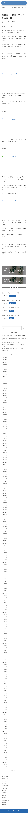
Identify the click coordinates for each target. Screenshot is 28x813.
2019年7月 (4, 557)
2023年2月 (4, 457)
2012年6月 (4, 755)
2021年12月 (5, 488)
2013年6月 (4, 726)
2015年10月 (5, 659)
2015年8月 (4, 664)
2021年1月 (4, 514)
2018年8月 (4, 583)
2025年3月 (4, 397)
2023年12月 (5, 433)
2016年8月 (4, 636)
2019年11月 (4, 547)
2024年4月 (4, 424)
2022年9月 (4, 469)
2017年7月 (4, 614)
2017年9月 (4, 609)
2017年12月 (5, 602)
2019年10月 (5, 550)
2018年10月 (5, 578)
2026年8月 (4, 357)
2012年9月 (4, 747)
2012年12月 (5, 740)
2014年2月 (4, 707)
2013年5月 (4, 728)
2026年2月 (4, 371)
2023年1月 (4, 459)
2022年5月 (4, 476)
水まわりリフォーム (8, 22)
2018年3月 (4, 595)
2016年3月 (4, 647)
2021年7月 (4, 500)
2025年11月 (4, 378)
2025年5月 (4, 393)
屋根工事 (4, 795)
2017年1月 (4, 626)
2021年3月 (4, 509)
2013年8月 (4, 721)
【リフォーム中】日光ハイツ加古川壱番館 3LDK (13, 335)
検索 (24, 328)
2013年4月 (4, 731)
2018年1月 (4, 600)
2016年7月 (4, 638)
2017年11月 (4, 605)
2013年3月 (4, 733)
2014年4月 (4, 702)
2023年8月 (4, 443)
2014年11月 (4, 686)
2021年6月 (4, 502)
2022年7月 (4, 474)
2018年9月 (4, 581)
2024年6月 (4, 419)
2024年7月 (4, 417)
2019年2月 (4, 569)
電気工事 (4, 804)
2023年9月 (4, 440)
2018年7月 (4, 586)
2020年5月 (4, 533)
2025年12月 (5, 376)
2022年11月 (4, 464)
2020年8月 (4, 526)
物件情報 (4, 802)
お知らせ (4, 783)
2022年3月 (4, 481)
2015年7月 (4, 666)
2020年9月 (4, 524)
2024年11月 (4, 407)
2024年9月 (4, 412)
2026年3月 (4, 369)
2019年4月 (4, 564)
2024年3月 (4, 426)
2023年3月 (4, 455)
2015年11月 (4, 657)
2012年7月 (4, 752)
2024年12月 (5, 405)
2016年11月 (4, 631)
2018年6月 (4, 588)
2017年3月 (4, 624)
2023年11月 (4, 436)
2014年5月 (4, 700)
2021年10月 (5, 493)
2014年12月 (5, 683)
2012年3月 (4, 762)
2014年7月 (4, 695)
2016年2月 (4, 650)
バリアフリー (5, 788)
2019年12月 (5, 545)
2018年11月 (4, 576)
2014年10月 (5, 688)
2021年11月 (4, 490)
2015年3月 (4, 676)
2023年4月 (4, 452)
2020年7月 (4, 528)
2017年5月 (4, 619)
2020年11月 (4, 519)
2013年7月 (4, 724)
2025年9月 (4, 383)
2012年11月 (4, 743)
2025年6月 (4, 390)
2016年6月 (4, 640)
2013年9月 (4, 719)
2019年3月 (4, 567)
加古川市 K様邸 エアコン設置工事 (10, 342)
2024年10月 (5, 409)
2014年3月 (4, 705)
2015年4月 (4, 674)
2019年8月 (4, 555)
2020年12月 (5, 517)
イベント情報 (5, 776)
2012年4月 (4, 759)
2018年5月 (4, 590)
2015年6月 (4, 669)
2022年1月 (4, 486)
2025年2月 (4, 400)
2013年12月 (5, 712)
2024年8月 (4, 414)
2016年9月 (4, 633)
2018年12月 (5, 574)
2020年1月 (4, 543)
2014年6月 (4, 697)
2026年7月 (4, 359)
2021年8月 (4, 497)
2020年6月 (4, 531)
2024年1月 (4, 431)
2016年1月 (4, 652)
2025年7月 (4, 388)
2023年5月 (4, 450)
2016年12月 (5, 628)
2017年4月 (4, 621)
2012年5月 (4, 757)
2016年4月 (4, 645)
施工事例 (15, 21)
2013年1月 (4, 738)
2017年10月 (5, 607)
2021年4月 (4, 507)
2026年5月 (4, 364)
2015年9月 (4, 662)
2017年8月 (4, 612)
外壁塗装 (4, 792)
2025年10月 (5, 381)
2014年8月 (4, 693)
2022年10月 (5, 467)
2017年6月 (4, 616)
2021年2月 (4, 512)
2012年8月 (4, 750)
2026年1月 (4, 374)
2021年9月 (4, 495)
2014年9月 (4, 690)
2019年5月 (4, 562)
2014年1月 (4, 709)
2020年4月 (4, 536)
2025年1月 (4, 402)
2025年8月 (4, 386)
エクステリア (5, 778)
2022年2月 (4, 483)
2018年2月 (4, 597)
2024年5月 (4, 421)
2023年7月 (4, 445)
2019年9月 (4, 552)
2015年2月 (4, 678)
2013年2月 (4, 736)
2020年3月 (4, 538)
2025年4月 (4, 395)
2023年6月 (4, 447)
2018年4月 (4, 593)
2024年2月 (4, 428)
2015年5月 (4, 671)
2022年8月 (4, 471)
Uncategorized (5, 773)
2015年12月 (5, 655)
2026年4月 (4, 367)
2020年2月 (4, 540)
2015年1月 (4, 681)
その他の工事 (5, 785)
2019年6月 (4, 559)
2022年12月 (5, 462)
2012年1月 (4, 766)
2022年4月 (4, 478)
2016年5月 (4, 643)
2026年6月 (4, 362)
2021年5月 (4, 505)
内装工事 (4, 790)
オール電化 (4, 781)
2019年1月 (4, 571)
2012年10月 (5, 745)
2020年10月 (5, 521)
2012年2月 (4, 764)
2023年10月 (5, 438)
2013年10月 (5, 716)
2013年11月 (4, 714)
